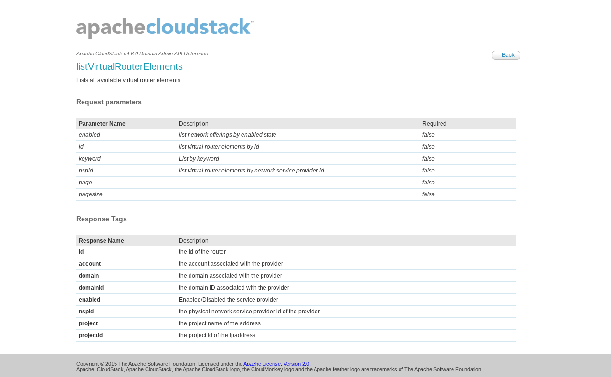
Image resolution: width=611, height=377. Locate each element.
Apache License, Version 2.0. (277, 363)
